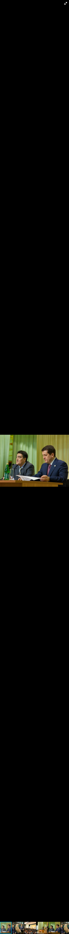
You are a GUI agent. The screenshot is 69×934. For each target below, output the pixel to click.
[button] (66, 3)
